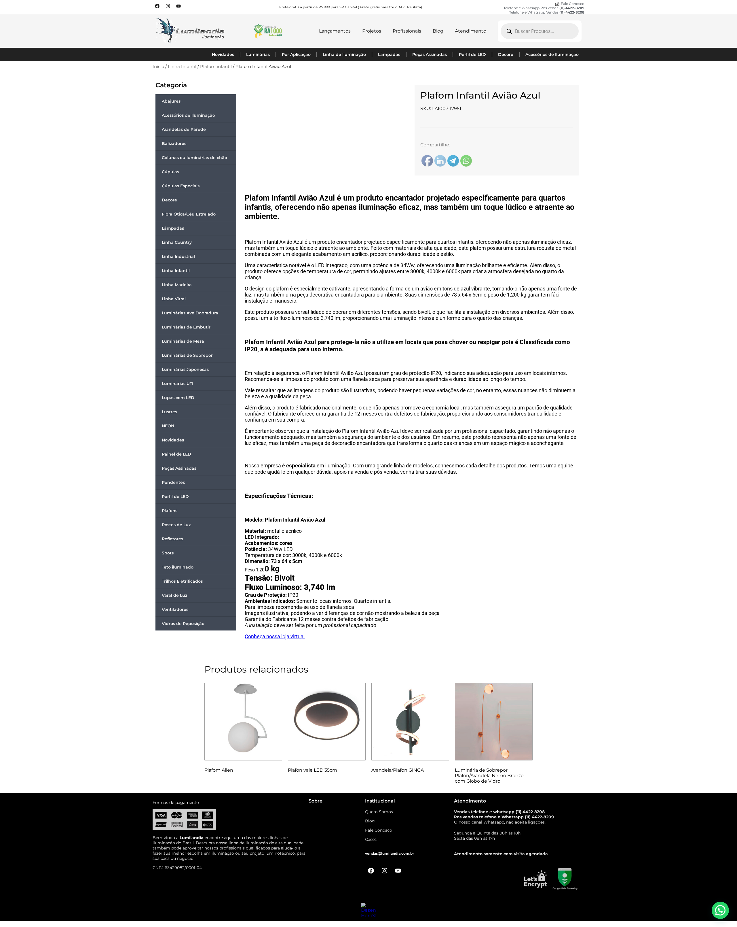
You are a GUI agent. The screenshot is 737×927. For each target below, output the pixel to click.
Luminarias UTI (177, 383)
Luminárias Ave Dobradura (190, 313)
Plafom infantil (216, 66)
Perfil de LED (472, 54)
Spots (168, 553)
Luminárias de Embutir (186, 327)
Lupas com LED (178, 397)
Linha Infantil (182, 66)
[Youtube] (178, 6)
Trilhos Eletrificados (182, 581)
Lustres (169, 411)
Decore (505, 54)
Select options (392, 785)
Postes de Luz (176, 524)
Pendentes (173, 482)
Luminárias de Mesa (183, 341)
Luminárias (258, 54)
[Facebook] (157, 6)
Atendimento (470, 31)
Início (158, 66)
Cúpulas (170, 171)
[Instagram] (167, 6)
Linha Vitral (174, 298)
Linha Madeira (177, 284)
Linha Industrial (178, 256)
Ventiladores (175, 609)
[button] (720, 910)
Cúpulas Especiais (181, 185)
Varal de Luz (174, 595)
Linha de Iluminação (344, 54)
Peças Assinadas (429, 54)
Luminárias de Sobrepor (187, 355)
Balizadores (174, 143)
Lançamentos (335, 31)
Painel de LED (176, 454)
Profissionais (407, 31)
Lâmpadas (389, 54)
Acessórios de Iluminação (552, 54)
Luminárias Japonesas (185, 369)
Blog (438, 31)
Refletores (172, 538)
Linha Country (177, 242)
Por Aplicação (296, 54)
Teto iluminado (177, 567)
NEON (168, 425)
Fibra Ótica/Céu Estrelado (189, 214)
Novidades (223, 54)
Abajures (171, 101)
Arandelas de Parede (184, 129)
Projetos (371, 31)
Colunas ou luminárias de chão (194, 157)
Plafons (169, 510)
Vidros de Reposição (183, 623)
